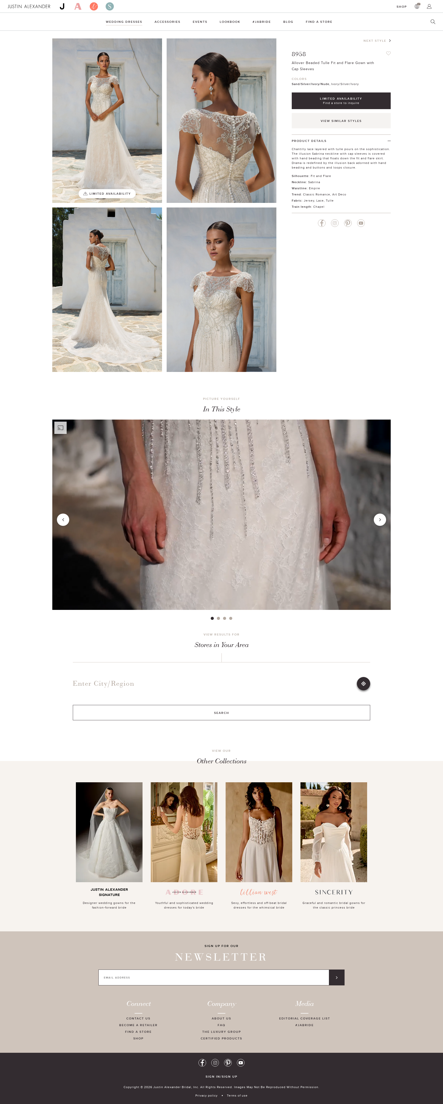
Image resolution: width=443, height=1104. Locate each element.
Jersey (309, 200)
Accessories (167, 21)
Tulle (330, 200)
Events (200, 21)
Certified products (221, 1038)
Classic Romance (316, 194)
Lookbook (230, 21)
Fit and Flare (321, 176)
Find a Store (319, 21)
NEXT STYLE (375, 40)
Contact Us (138, 1018)
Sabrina (314, 182)
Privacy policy (206, 1095)
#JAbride (262, 21)
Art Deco (339, 194)
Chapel (319, 206)
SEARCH (221, 713)
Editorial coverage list (304, 1018)
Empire (314, 188)
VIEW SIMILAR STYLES (341, 121)
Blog (288, 21)
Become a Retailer (138, 1025)
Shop (402, 6)
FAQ (221, 1025)
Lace (320, 200)
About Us (221, 1018)
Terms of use (237, 1095)
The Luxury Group (221, 1031)
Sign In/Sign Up (221, 1077)
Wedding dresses (124, 21)
